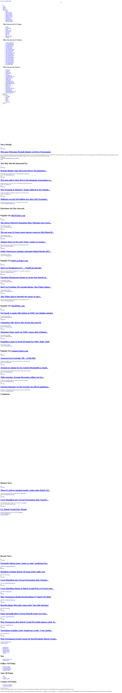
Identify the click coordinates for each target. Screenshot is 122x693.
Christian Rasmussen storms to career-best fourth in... (24, 277)
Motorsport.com (9, 227)
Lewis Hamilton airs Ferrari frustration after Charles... (24, 500)
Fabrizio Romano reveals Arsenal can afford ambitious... (25, 387)
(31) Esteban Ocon (9, 58)
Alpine (7, 26)
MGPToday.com (18, 215)
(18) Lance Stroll (9, 51)
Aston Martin (8, 28)
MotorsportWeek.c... (10, 246)
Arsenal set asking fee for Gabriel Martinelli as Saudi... (24, 368)
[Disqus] (61, 413)
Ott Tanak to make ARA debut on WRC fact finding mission (27, 313)
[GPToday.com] (61, 2)
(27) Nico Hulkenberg (10, 57)
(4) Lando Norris (9, 46)
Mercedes (7, 33)
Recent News (5, 648)
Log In (4, 677)
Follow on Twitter (6, 666)
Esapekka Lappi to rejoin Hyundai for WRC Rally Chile (25, 341)
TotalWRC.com (18, 306)
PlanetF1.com (8, 85)
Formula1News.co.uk (10, 76)
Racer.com (8, 86)
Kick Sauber (8, 31)
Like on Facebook (6, 667)
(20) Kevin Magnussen (10, 53)
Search (4, 103)
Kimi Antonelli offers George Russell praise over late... (24, 613)
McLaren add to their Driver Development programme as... (26, 180)
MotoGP (7, 97)
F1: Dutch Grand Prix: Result (14, 509)
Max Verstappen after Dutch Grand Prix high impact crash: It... (28, 622)
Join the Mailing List (7, 668)
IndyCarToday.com (19, 260)
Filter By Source (6, 651)
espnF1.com (8, 72)
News (7, 11)
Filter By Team (6, 649)
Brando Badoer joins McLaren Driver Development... (24, 170)
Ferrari (7, 29)
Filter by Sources (9, 14)
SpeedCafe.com (9, 90)
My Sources (8, 18)
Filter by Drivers (9, 13)
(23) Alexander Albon (10, 55)
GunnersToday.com (19, 351)
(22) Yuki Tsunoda (9, 54)
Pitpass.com (8, 84)
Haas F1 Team (8, 30)
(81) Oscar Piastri (9, 64)
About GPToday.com (7, 659)
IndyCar (7, 99)
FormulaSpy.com (9, 77)
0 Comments (16, 158)
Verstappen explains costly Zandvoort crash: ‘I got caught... (26, 630)
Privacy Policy (6, 660)
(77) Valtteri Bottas (9, 63)
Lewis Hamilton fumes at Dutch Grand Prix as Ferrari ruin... (27, 588)
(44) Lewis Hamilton (10, 59)
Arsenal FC (8, 101)
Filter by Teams (9, 12)
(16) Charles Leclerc (10, 50)
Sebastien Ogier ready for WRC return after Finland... (24, 332)
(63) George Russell (10, 62)
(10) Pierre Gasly (9, 47)
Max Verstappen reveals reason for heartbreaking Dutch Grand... (29, 639)
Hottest (4, 7)
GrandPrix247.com (9, 81)
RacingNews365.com (10, 88)
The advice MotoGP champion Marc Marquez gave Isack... (26, 223)
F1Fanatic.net (8, 73)
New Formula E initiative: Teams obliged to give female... (25, 190)
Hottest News (6, 647)
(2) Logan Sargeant (9, 43)
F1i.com (7, 74)
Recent (4, 8)
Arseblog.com (8, 362)
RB (6, 35)
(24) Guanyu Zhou (9, 56)
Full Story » (3, 157)
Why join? (9, 1)
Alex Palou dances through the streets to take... (21, 296)
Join (5, 1)
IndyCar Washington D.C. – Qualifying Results (21, 268)
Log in (2, 1)
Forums (4, 653)
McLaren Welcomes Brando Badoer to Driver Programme (26, 152)
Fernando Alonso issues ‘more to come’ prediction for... (24, 563)
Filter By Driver (6, 650)
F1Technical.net (9, 75)
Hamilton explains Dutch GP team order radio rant (23, 572)
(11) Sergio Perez (9, 48)
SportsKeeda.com (9, 371)
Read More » (23, 493)
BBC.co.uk (8, 69)
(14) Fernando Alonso (10, 49)
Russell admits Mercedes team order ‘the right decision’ (25, 605)
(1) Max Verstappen (10, 42)
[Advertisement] (61, 115)
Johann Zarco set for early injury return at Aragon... (23, 242)
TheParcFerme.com (9, 92)
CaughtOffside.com (10, 381)
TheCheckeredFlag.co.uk (11, 91)
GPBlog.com (8, 78)
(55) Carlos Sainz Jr (10, 61)
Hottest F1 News (9, 15)
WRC (7, 98)
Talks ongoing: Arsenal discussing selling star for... (22, 377)
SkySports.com (9, 89)
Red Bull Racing (9, 36)
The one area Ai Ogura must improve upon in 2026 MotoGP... (27, 232)
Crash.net (7, 70)
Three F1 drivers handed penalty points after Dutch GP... (25, 490)
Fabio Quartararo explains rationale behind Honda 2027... (26, 251)
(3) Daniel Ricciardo (10, 44)
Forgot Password (6, 678)
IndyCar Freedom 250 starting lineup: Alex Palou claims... (26, 287)
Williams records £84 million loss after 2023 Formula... (24, 199)
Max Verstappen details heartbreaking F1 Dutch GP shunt (26, 597)
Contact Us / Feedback (7, 684)
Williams (7, 37)
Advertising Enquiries (7, 685)
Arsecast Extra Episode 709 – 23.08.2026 (18, 358)
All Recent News (4, 643)
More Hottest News (4, 514)
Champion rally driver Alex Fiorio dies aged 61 (21, 322)
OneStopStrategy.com (10, 83)
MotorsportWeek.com (10, 82)
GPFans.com (8, 80)
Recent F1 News (9, 16)
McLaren (7, 32)
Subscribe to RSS (6, 670)
